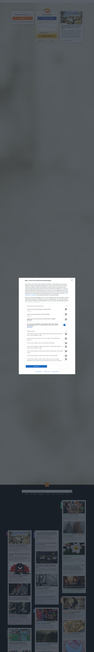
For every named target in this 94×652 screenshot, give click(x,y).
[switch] (65, 309)
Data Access (47, 371)
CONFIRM (36, 366)
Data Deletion (39, 371)
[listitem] (47, 306)
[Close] (72, 280)
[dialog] (47, 326)
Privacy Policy (55, 371)
